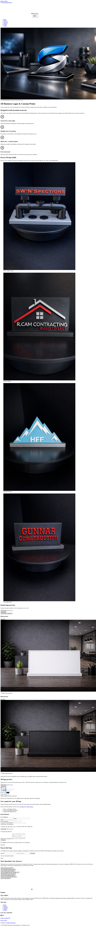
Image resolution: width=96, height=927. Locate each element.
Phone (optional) (4, 821)
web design (22, 806)
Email (2, 819)
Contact (5, 25)
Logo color (3, 794)
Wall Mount (9, 613)
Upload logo (3, 612)
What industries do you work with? (8, 873)
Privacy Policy (4, 920)
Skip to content (4, 1)
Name (15, 818)
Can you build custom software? (8, 870)
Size (1, 791)
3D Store (5, 23)
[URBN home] (16, 13)
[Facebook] (2, 915)
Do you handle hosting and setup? (8, 869)
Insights (5, 24)
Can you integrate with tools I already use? (10, 872)
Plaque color (3, 792)
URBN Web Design (10, 922)
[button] (34, 16)
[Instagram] (3, 915)
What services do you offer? (7, 867)
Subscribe (33, 853)
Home (4, 19)
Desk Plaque (3, 613)
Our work (5, 22)
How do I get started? (5, 878)
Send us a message (5, 918)
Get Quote (3, 840)
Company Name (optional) (6, 822)
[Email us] (1, 915)
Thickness (3, 789)
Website (2, 853)
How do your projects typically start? (9, 876)
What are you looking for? (6, 838)
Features (5, 20)
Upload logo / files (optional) (7, 824)
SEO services (30, 806)
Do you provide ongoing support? (8, 875)
